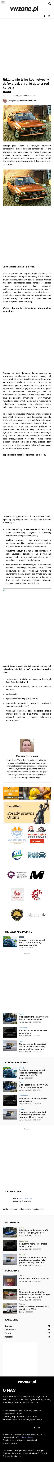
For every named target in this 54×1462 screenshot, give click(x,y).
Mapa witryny (27, 1437)
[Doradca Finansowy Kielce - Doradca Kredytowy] (17, 863)
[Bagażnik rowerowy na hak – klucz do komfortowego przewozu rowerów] (10, 941)
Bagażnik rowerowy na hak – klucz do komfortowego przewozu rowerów (33, 942)
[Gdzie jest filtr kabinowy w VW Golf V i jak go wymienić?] (10, 1018)
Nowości (22, 1041)
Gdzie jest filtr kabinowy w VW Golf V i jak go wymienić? (33, 1018)
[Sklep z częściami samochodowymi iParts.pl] (37, 843)
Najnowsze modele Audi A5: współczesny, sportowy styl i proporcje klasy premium (33, 1046)
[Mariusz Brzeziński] (5, 101)
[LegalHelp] (27, 823)
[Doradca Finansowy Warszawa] (17, 883)
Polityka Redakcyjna (12, 1456)
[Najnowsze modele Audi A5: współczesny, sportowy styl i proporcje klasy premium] (10, 1045)
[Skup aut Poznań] (37, 863)
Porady (6, 92)
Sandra (21, 948)
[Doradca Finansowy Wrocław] (17, 923)
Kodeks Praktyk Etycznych (35, 1453)
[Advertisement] (27, 47)
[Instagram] (49, 16)
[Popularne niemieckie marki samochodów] (10, 1032)
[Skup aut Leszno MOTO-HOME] (37, 883)
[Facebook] (44, 16)
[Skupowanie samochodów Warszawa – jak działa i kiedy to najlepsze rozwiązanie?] (10, 1294)
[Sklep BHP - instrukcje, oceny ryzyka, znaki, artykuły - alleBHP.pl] (27, 798)
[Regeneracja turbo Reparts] (17, 903)
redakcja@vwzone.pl (32, 1419)
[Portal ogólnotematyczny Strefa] (37, 923)
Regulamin (16, 1453)
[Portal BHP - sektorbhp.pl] (17, 843)
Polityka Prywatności (25, 1450)
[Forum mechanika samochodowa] (37, 903)
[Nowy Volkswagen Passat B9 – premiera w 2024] (10, 1308)
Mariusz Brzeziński (28, 101)
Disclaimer (7, 1450)
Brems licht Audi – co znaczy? (34, 1278)
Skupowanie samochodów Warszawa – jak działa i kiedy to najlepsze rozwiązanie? (34, 1294)
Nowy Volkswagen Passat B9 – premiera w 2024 (34, 1307)
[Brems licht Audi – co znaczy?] (10, 1280)
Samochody (23, 1027)
